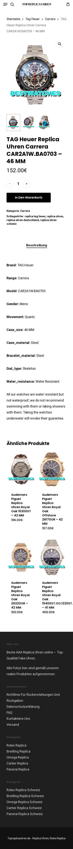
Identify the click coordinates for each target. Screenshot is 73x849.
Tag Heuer (32, 19)
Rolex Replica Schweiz (23, 790)
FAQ (9, 713)
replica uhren (55, 216)
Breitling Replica (18, 751)
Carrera (50, 19)
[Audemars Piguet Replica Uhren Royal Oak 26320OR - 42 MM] (22, 557)
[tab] (36, 245)
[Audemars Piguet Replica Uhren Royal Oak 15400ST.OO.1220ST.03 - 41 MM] (52, 557)
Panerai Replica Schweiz (25, 814)
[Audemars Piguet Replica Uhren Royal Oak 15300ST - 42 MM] (22, 469)
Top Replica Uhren (36, 4)
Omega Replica (18, 757)
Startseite (13, 19)
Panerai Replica (18, 769)
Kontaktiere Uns (18, 719)
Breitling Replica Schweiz (25, 796)
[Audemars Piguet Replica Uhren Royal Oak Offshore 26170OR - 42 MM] (52, 469)
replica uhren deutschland (23, 220)
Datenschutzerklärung (23, 707)
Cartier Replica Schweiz (24, 808)
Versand (13, 725)
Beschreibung (36, 245)
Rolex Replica (16, 745)
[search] (12, 4)
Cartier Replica (17, 763)
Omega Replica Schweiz (24, 802)
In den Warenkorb (28, 197)
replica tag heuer (35, 216)
